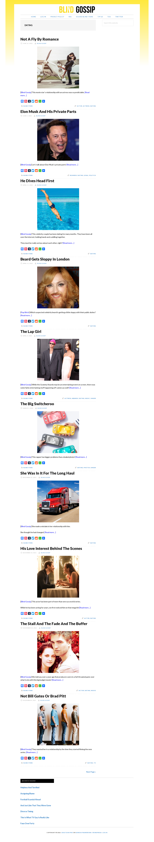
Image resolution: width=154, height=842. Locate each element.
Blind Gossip (26, 92)
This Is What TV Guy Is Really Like (34, 817)
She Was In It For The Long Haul (47, 473)
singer (93, 398)
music (87, 398)
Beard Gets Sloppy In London (45, 259)
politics (92, 175)
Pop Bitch (25, 312)
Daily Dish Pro (67, 832)
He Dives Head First (37, 180)
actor (79, 106)
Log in (105, 832)
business (73, 175)
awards (75, 398)
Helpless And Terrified (29, 787)
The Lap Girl (30, 331)
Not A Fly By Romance (39, 39)
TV (95, 763)
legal (86, 175)
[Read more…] (72, 164)
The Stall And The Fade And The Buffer (53, 623)
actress (86, 106)
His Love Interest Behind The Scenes (51, 548)
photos (87, 467)
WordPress (97, 832)
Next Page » (91, 772)
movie (93, 690)
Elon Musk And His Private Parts (48, 111)
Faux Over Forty (27, 823)
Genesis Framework (83, 832)
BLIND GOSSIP (77, 9)
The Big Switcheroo (37, 403)
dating (93, 106)
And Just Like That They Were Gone (35, 805)
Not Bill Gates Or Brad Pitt (43, 696)
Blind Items (28, 106)
